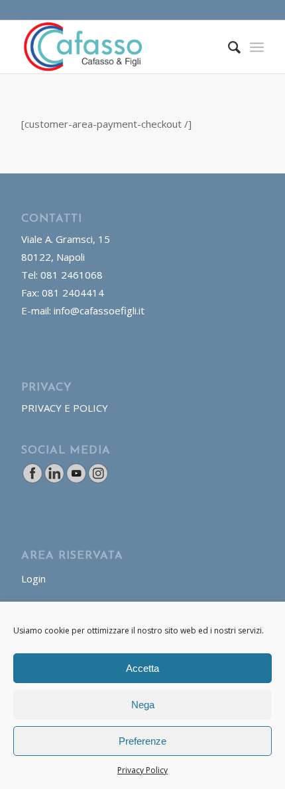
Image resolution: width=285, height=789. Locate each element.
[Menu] (257, 47)
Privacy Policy (142, 770)
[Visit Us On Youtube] (76, 480)
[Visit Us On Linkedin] (54, 480)
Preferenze (142, 741)
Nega (142, 704)
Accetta (142, 668)
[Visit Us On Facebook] (32, 480)
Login (33, 578)
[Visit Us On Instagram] (98, 480)
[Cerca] (228, 47)
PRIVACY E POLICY (64, 407)
